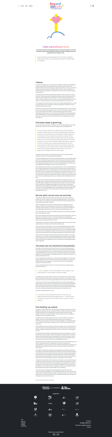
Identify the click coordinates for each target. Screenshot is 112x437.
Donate (89, 427)
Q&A (26, 6)
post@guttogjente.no (85, 423)
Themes (31, 6)
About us (23, 421)
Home (22, 6)
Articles (23, 424)
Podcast (23, 423)
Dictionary (23, 426)
